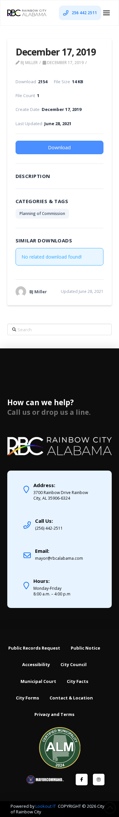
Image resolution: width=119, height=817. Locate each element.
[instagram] (98, 779)
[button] (106, 13)
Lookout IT (46, 806)
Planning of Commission (42, 213)
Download (59, 147)
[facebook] (81, 779)
